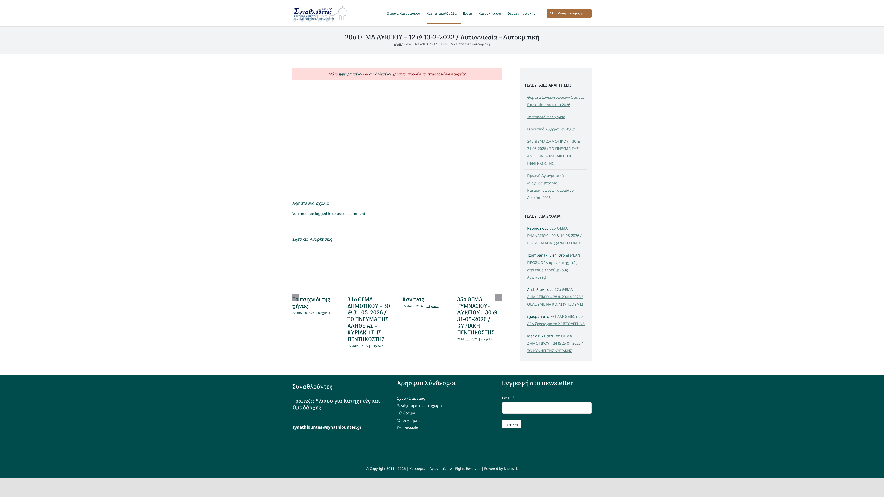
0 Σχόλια (324, 313)
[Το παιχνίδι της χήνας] (314, 269)
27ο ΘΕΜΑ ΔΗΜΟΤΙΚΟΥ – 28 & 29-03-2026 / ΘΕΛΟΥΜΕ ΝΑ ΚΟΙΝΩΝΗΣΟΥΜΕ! (555, 297)
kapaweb (511, 468)
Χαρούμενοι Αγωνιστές (428, 468)
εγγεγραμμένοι (350, 74)
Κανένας (413, 299)
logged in (323, 213)
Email (508, 398)
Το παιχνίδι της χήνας (311, 303)
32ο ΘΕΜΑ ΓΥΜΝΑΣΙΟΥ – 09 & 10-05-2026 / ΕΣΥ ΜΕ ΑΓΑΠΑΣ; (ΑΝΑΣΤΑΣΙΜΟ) (554, 236)
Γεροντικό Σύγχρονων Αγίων (551, 129)
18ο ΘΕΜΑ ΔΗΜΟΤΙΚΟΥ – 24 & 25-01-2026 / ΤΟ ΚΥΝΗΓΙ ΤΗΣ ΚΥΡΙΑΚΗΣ (555, 343)
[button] (542, 13)
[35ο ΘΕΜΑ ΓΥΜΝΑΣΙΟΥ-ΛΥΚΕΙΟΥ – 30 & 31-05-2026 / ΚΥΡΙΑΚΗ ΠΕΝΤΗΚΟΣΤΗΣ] (479, 269)
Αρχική (398, 44)
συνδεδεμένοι (380, 74)
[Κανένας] (424, 269)
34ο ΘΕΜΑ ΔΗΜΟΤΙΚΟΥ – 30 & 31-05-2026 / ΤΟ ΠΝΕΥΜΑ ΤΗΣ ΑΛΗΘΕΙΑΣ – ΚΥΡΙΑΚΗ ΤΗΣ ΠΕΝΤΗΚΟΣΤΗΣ (368, 319)
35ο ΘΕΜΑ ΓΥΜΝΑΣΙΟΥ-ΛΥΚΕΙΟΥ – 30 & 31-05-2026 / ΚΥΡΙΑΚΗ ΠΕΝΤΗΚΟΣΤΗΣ (477, 316)
